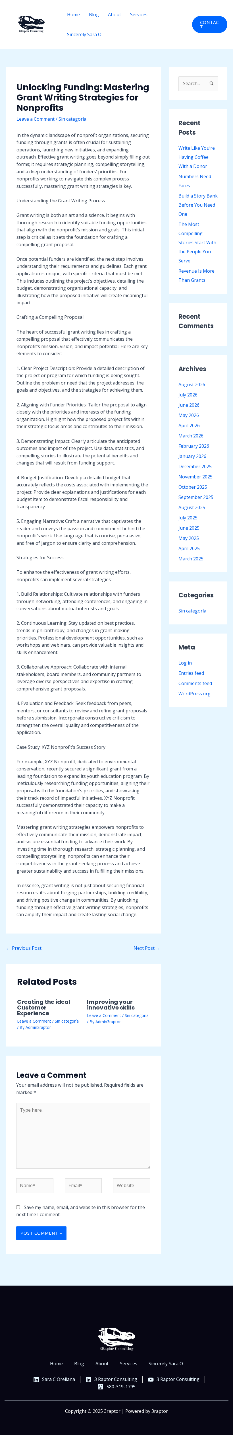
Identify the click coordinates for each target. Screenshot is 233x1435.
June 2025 (188, 528)
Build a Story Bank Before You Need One (198, 205)
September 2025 (195, 497)
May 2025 (188, 538)
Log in (185, 663)
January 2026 (192, 456)
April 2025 (189, 548)
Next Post (147, 948)
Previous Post (23, 948)
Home (73, 14)
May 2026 (188, 415)
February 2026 (193, 446)
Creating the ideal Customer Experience (43, 1007)
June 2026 (188, 405)
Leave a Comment (35, 119)
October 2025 (192, 487)
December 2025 (195, 466)
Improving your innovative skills (111, 1005)
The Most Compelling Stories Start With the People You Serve (197, 242)
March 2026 (190, 436)
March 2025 (190, 559)
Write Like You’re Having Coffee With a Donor (196, 157)
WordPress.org (194, 693)
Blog (94, 14)
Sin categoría (72, 119)
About (114, 14)
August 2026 (191, 384)
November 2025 (195, 477)
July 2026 (187, 395)
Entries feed (191, 673)
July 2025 (187, 518)
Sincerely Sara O (84, 34)
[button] (209, 24)
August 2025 (191, 507)
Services (138, 14)
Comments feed (195, 683)
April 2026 (189, 425)
